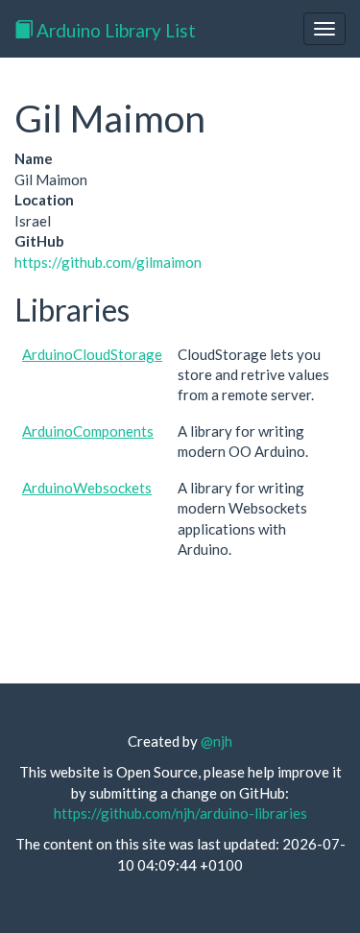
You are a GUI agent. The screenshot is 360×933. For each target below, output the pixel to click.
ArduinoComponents (88, 431)
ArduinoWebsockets (87, 487)
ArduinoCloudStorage (92, 354)
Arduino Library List (114, 30)
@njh (216, 741)
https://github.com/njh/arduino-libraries (180, 813)
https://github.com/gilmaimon (108, 262)
